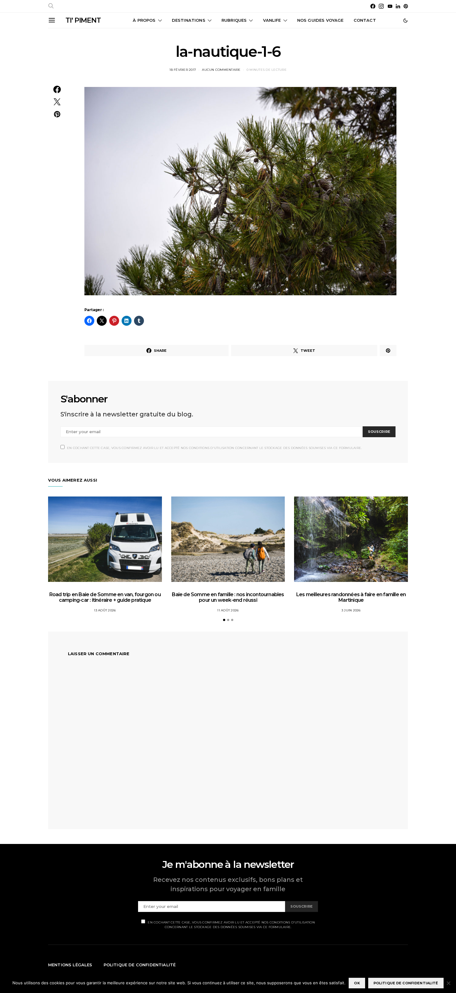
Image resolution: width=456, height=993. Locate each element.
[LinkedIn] (398, 6)
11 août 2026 (228, 610)
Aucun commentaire (221, 70)
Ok (357, 983)
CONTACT (365, 20)
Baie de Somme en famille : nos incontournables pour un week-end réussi (228, 597)
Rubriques (234, 20)
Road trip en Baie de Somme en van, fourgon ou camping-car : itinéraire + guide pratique (105, 597)
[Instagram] (381, 6)
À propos (144, 20)
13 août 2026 (105, 610)
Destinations (188, 20)
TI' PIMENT (83, 20)
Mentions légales (70, 964)
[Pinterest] (406, 6)
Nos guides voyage (320, 20)
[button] (405, 20)
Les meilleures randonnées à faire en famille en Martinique (351, 597)
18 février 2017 (182, 70)
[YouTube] (389, 6)
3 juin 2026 (351, 610)
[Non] (448, 983)
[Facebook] (372, 6)
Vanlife (272, 20)
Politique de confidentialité (140, 964)
